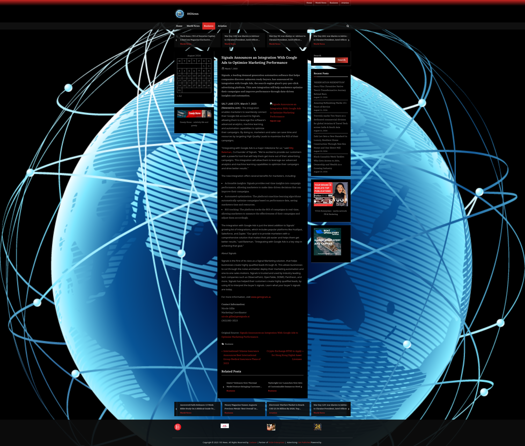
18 (184, 80)
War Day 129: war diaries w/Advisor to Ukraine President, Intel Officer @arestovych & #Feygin (286, 406)
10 (179, 75)
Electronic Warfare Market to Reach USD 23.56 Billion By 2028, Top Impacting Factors (242, 406)
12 (189, 75)
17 (179, 80)
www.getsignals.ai (261, 296)
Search (317, 55)
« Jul (179, 95)
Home (309, 3)
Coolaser (253, 442)
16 (208, 75)
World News (320, 3)
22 (203, 80)
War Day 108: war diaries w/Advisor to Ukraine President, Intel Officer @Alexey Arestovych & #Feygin (197, 38)
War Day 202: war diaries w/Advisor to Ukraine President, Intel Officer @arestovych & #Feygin (286, 38)
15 (203, 75)
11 (184, 75)
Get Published (304, 442)
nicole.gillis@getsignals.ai (235, 316)
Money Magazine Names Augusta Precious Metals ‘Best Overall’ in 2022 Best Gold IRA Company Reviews (196, 406)
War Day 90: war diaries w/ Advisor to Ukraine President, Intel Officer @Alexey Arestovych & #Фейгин (243, 38)
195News (193, 14)
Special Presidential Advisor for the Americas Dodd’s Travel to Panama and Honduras (331, 38)
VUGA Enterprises (323, 211)
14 (199, 75)
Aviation (345, 3)
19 (189, 80)
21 (199, 80)
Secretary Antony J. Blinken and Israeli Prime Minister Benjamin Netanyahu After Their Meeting (329, 406)
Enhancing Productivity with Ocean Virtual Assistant (266, 385)
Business (334, 3)
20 (194, 80)
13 (194, 75)
